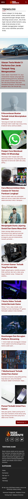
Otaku (4, 470)
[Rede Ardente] (14, 2)
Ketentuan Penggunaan (9, 492)
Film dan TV (5, 475)
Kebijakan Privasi (20, 492)
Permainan (5, 473)
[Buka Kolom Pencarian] (26, 2)
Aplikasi (4, 478)
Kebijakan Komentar (18, 495)
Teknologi (5, 480)
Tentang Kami (8, 495)
